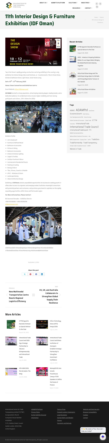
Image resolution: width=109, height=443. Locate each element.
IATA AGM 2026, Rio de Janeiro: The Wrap (24, 371)
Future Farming (87, 117)
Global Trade (88, 120)
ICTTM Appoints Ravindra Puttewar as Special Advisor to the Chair (24, 325)
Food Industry (86, 114)
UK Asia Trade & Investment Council (78, 146)
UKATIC (89, 146)
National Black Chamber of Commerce (78, 136)
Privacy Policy (35, 412)
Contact (85, 417)
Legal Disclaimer (62, 415)
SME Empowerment (74, 140)
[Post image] (11, 324)
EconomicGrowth (76, 113)
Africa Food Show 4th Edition (86, 89)
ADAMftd (82, 110)
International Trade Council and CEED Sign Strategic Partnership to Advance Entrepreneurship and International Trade (25, 347)
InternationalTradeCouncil (79, 130)
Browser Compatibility (90, 412)
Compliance (91, 111)
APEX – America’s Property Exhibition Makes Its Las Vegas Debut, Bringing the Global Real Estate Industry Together (89, 61)
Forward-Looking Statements (66, 412)
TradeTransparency (90, 142)
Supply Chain (83, 140)
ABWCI (72, 110)
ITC (90, 130)
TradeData (95, 139)
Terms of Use (61, 409)
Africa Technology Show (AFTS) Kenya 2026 (55, 324)
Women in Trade (75, 148)
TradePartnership (76, 142)
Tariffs (89, 140)
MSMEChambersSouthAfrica (76, 133)
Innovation (72, 124)
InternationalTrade (82, 123)
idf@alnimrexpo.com (11, 204)
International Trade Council (84, 126)
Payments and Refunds (64, 423)
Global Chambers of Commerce (77, 120)
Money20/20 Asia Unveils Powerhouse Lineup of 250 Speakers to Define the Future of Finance (56, 376)
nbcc (89, 136)
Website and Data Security (91, 409)
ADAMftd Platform (37, 409)
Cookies (85, 415)
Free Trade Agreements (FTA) (76, 117)
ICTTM (94, 120)
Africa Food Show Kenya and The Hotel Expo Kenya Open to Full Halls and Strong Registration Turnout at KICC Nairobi (88, 77)
